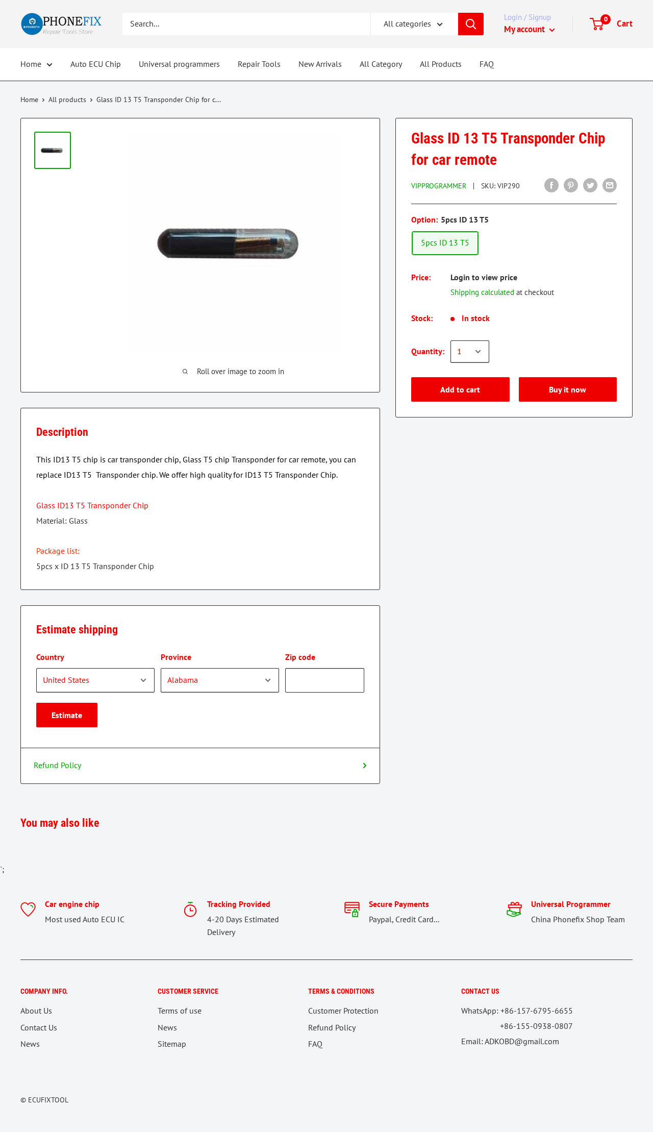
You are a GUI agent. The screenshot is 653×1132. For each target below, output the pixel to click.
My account (525, 29)
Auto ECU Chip (95, 64)
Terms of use (180, 1010)
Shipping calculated (482, 292)
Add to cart (460, 389)
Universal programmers (179, 64)
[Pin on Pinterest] (571, 184)
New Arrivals (320, 64)
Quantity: (427, 351)
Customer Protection (343, 1010)
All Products (441, 64)
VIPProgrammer (438, 185)
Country (50, 657)
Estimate (67, 715)
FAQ (487, 64)
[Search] (471, 24)
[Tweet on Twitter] (590, 184)
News (30, 1044)
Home (30, 64)
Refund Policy (57, 765)
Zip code (300, 657)
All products (67, 99)
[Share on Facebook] (551, 184)
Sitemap (172, 1044)
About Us (36, 1010)
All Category (381, 64)
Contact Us (38, 1027)
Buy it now (567, 389)
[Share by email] (609, 184)
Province (176, 657)
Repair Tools (259, 64)
